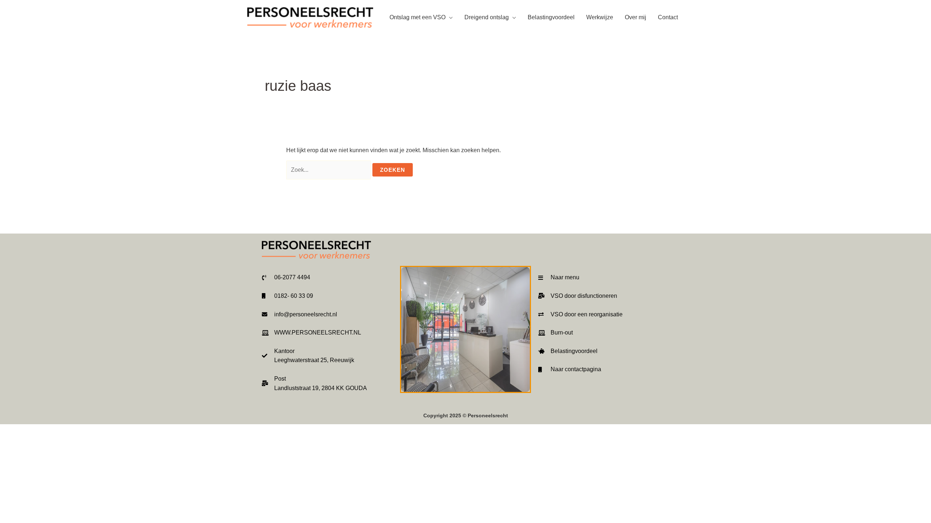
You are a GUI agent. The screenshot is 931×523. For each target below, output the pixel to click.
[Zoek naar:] (329, 170)
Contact (668, 17)
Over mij (635, 17)
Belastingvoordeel (551, 17)
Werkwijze (599, 17)
